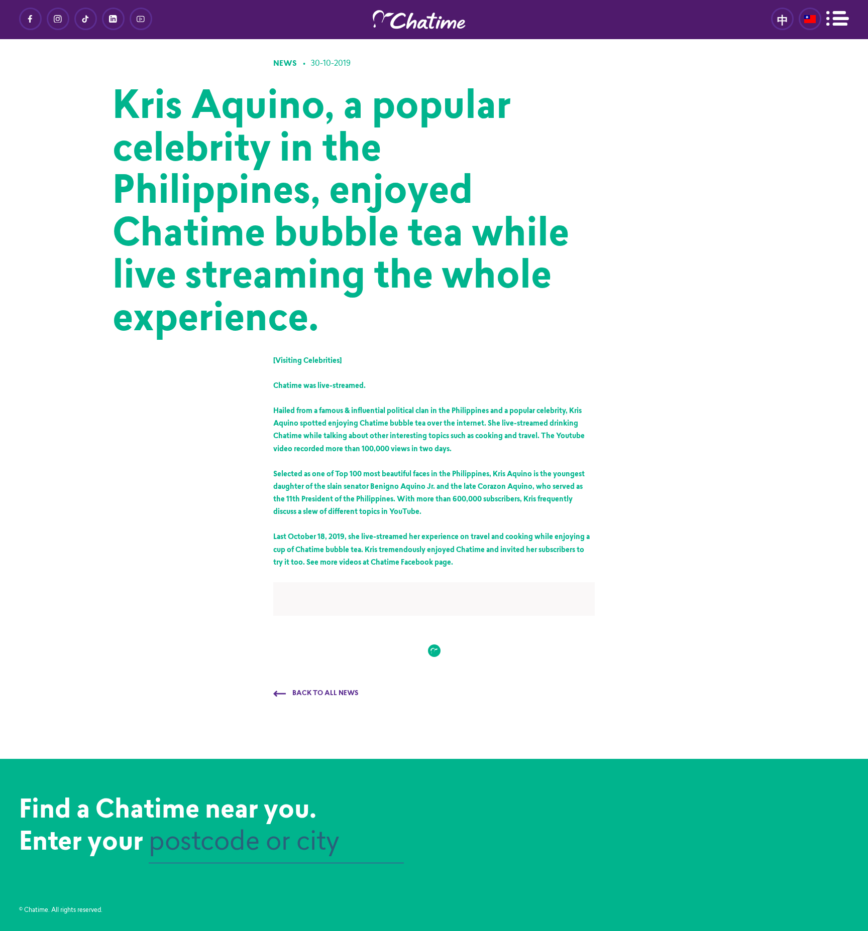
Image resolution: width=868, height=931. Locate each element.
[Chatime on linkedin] (113, 19)
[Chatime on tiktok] (85, 19)
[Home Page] (434, 19)
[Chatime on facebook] (30, 19)
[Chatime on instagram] (58, 19)
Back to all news (325, 694)
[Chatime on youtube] (141, 19)
